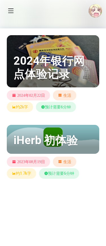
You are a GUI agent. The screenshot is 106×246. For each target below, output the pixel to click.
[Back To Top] (92, 229)
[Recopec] (95, 11)
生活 (67, 95)
